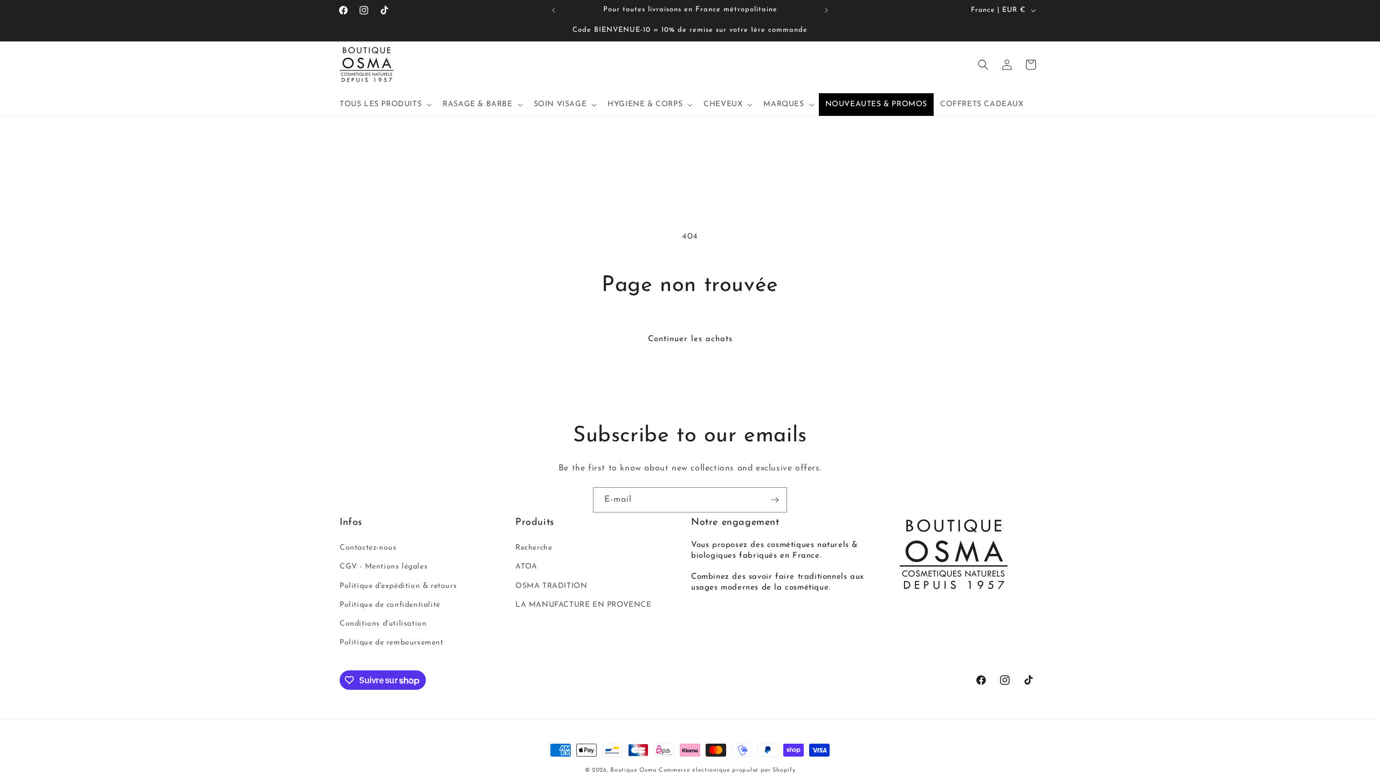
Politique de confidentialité (390, 605)
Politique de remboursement (392, 643)
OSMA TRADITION (551, 586)
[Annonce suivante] (826, 10)
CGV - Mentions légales (383, 567)
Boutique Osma (633, 770)
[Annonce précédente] (553, 10)
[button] (384, 104)
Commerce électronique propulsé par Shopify (727, 770)
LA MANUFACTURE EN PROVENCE (583, 605)
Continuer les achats (690, 339)
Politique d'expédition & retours (398, 586)
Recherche (533, 548)
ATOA (526, 567)
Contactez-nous (368, 548)
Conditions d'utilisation (383, 624)
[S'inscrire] (774, 499)
